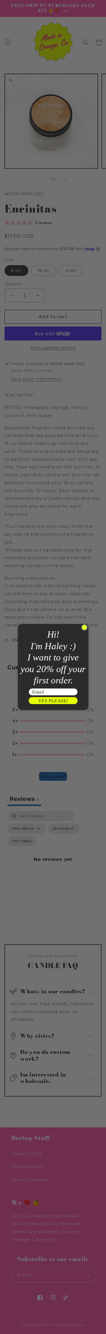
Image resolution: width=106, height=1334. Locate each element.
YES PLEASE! (53, 700)
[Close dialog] (84, 627)
